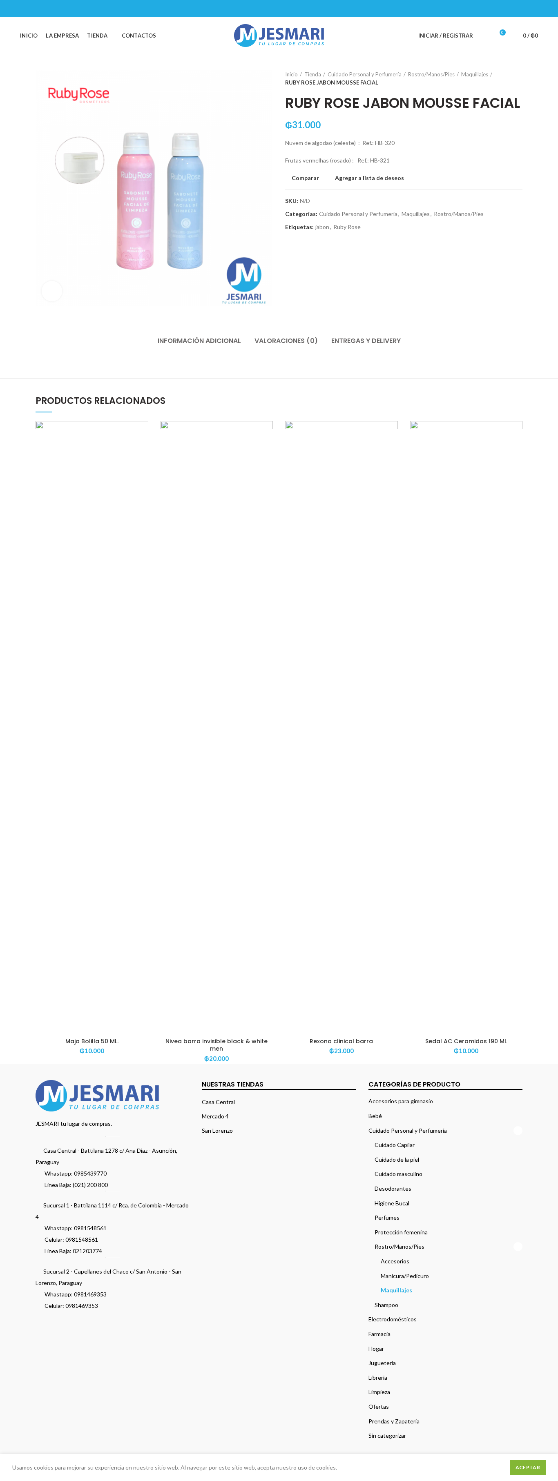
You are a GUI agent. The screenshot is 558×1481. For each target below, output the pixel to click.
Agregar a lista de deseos (369, 178)
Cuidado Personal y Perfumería (365, 74)
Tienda (312, 74)
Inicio (291, 74)
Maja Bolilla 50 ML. (91, 1041)
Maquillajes (474, 74)
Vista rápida (142, 452)
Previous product (502, 78)
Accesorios (395, 1261)
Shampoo (386, 1304)
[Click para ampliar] (52, 291)
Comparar (305, 178)
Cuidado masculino (398, 1173)
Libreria (377, 1377)
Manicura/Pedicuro (405, 1275)
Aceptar (528, 1467)
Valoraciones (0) (286, 340)
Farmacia (379, 1333)
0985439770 (90, 1173)
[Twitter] (502, 8)
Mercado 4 (215, 1116)
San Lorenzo (217, 1130)
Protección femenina (401, 1232)
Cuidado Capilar (395, 1144)
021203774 (87, 1250)
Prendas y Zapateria (394, 1421)
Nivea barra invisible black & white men (216, 1045)
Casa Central (218, 1101)
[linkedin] (523, 8)
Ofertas (378, 1406)
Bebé (375, 1115)
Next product (518, 78)
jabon (322, 227)
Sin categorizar (387, 1435)
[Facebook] (492, 8)
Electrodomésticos (392, 1319)
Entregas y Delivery (366, 340)
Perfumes (387, 1217)
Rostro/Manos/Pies (431, 74)
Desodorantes (393, 1188)
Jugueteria (382, 1362)
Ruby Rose (347, 227)
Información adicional (199, 340)
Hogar (376, 1348)
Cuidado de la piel (397, 1159)
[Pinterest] (512, 8)
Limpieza (379, 1391)
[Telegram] (533, 8)
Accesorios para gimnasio (400, 1101)
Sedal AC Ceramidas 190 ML (466, 1041)
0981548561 (90, 1228)
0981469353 (90, 1294)
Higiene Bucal (392, 1203)
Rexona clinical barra (341, 1041)
